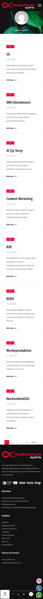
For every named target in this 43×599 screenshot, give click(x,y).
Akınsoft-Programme (9, 529)
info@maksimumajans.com (11, 563)
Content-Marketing (19, 199)
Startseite (5, 522)
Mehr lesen (10, 80)
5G (8, 54)
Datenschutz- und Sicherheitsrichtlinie (15, 501)
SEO (10, 46)
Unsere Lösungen (8, 535)
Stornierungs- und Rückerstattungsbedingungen (19, 507)
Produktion (6, 532)
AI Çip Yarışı (14, 150)
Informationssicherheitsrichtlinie (13, 498)
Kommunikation (7, 545)
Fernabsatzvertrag (8, 504)
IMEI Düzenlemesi (18, 102)
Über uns (5, 541)
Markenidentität (17, 399)
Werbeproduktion (18, 350)
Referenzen (6, 538)
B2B (9, 247)
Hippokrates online (8, 526)
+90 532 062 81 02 (8, 559)
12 (27, 442)
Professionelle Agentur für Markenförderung (27, 591)
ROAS (10, 299)
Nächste (34, 442)
